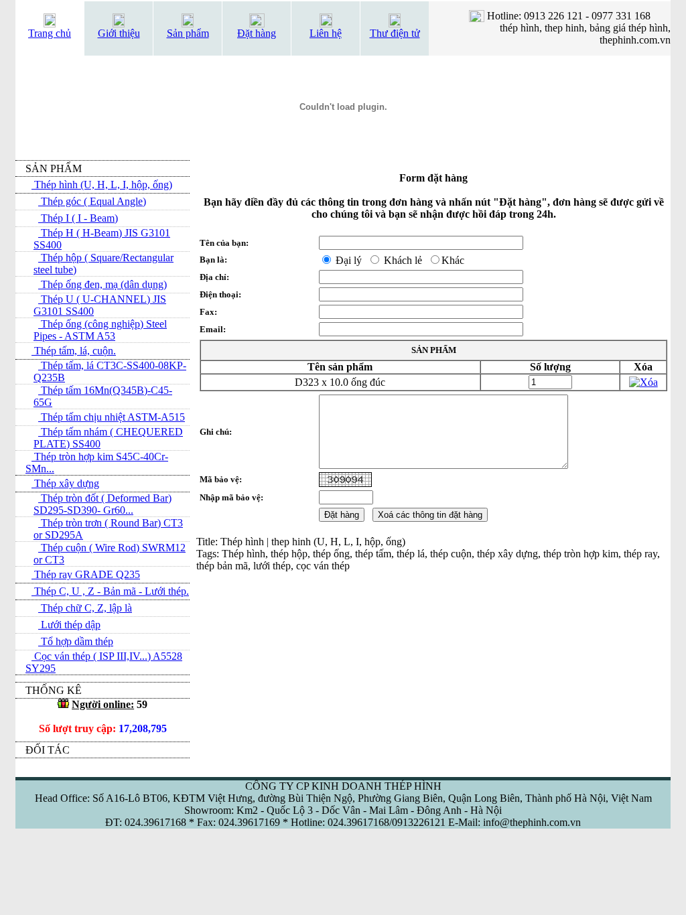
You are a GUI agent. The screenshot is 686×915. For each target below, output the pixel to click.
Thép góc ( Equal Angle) (92, 201)
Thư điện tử (395, 33)
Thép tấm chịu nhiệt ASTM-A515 (111, 417)
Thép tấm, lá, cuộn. (73, 350)
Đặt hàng (256, 33)
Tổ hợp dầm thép (75, 641)
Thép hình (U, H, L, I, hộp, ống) (101, 184)
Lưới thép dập (69, 624)
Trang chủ (49, 33)
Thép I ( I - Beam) (78, 218)
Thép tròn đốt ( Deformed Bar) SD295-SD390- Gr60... (102, 504)
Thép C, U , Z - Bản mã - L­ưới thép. (110, 591)
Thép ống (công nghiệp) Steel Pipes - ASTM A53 (100, 330)
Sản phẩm (188, 33)
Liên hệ (326, 33)
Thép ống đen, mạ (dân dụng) (102, 284)
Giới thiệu (119, 33)
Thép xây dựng (65, 483)
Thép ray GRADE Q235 (85, 574)
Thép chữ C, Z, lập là (85, 608)
